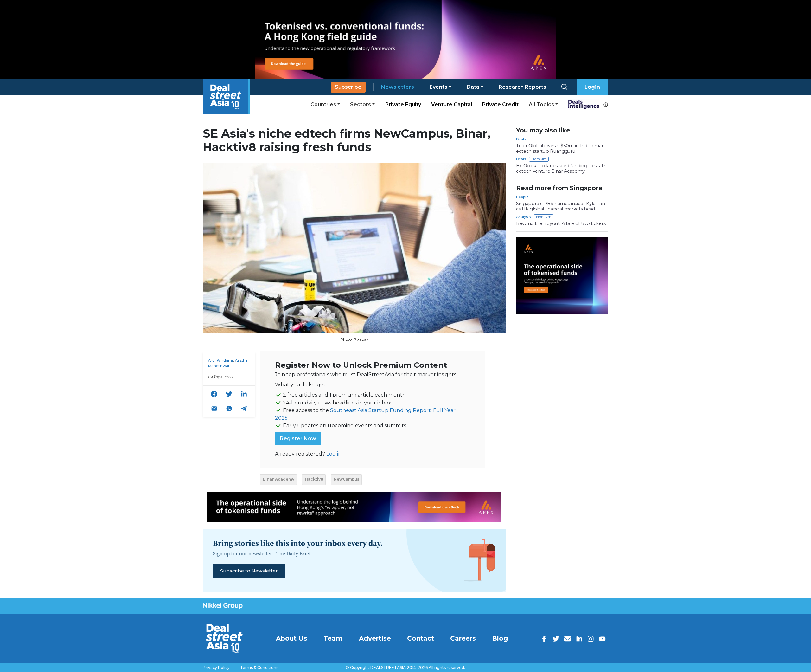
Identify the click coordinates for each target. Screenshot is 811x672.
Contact (420, 638)
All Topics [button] (541, 104)
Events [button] (438, 87)
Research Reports (522, 87)
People (522, 197)
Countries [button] (323, 104)
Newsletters (397, 87)
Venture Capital (451, 104)
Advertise (375, 638)
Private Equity (403, 104)
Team (332, 638)
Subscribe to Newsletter (249, 571)
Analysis (523, 217)
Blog (500, 638)
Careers (463, 638)
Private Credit (500, 104)
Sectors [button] (360, 104)
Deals (521, 139)
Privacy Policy (216, 667)
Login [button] (592, 87)
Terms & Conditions (259, 667)
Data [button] (473, 87)
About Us (291, 638)
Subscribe (348, 87)
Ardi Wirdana (220, 360)
